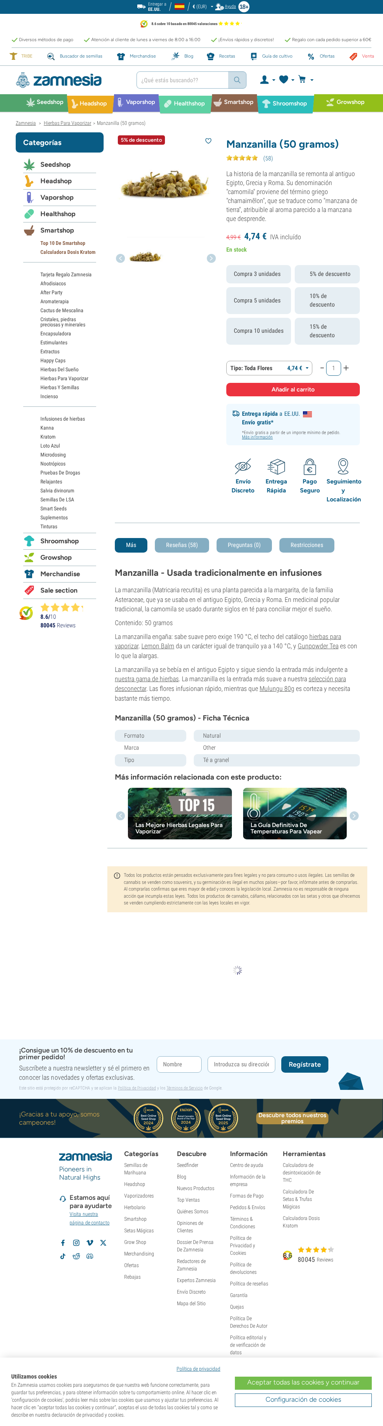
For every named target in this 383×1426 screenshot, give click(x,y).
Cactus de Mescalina (61, 310)
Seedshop (55, 164)
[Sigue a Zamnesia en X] (103, 1243)
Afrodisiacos (53, 283)
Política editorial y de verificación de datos (248, 1344)
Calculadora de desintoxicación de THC (302, 1172)
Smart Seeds (53, 508)
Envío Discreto (191, 1292)
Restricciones (307, 544)
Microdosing (53, 455)
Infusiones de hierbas (62, 419)
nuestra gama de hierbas (147, 679)
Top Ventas (188, 1200)
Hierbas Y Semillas (59, 387)
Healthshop (58, 214)
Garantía (239, 1295)
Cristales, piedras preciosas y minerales (62, 322)
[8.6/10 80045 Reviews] (65, 607)
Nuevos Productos (195, 1188)
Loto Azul (50, 446)
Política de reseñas (249, 1284)
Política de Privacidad (137, 1088)
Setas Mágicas (139, 1230)
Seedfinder (187, 1165)
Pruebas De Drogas (60, 473)
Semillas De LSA (57, 500)
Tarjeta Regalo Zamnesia (66, 274)
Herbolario (134, 1207)
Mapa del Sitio (191, 1303)
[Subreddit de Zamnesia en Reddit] (76, 1256)
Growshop (56, 557)
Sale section (58, 590)
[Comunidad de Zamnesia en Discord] (90, 1256)
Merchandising (139, 1254)
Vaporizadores (139, 1196)
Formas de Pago (247, 1196)
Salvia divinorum (57, 491)
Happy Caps (52, 360)
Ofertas (131, 1265)
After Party (51, 292)
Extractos (49, 351)
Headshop (56, 181)
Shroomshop (59, 541)
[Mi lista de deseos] (286, 80)
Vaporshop (57, 197)
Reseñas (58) (182, 544)
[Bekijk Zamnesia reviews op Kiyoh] (26, 612)
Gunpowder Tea (318, 646)
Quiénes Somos (192, 1211)
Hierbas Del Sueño (59, 369)
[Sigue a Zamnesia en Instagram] (76, 1243)
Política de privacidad (198, 1369)
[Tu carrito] (308, 80)
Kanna (47, 428)
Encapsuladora (55, 333)
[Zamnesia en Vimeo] (90, 1243)
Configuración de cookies (303, 1399)
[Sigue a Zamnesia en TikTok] (63, 1256)
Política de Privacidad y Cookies (242, 1245)
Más (131, 544)
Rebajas (132, 1277)
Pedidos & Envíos (247, 1207)
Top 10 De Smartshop (62, 243)
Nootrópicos (52, 464)
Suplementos (54, 517)
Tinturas (48, 526)
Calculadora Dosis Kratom (67, 252)
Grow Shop (135, 1242)
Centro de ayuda (246, 1165)
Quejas (237, 1307)
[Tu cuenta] (267, 80)
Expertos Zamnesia (196, 1280)
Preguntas (244, 544)
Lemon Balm (157, 646)
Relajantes (51, 482)
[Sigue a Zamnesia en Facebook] (63, 1243)
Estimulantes (53, 342)
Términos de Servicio (184, 1088)
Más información (257, 437)
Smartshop (57, 230)
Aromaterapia (54, 301)
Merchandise (60, 574)
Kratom (48, 437)
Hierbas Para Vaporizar (64, 378)
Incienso (49, 396)
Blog (181, 1177)
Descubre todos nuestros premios (292, 1118)
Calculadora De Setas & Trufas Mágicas (298, 1199)
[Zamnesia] (70, 80)
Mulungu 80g (277, 688)
